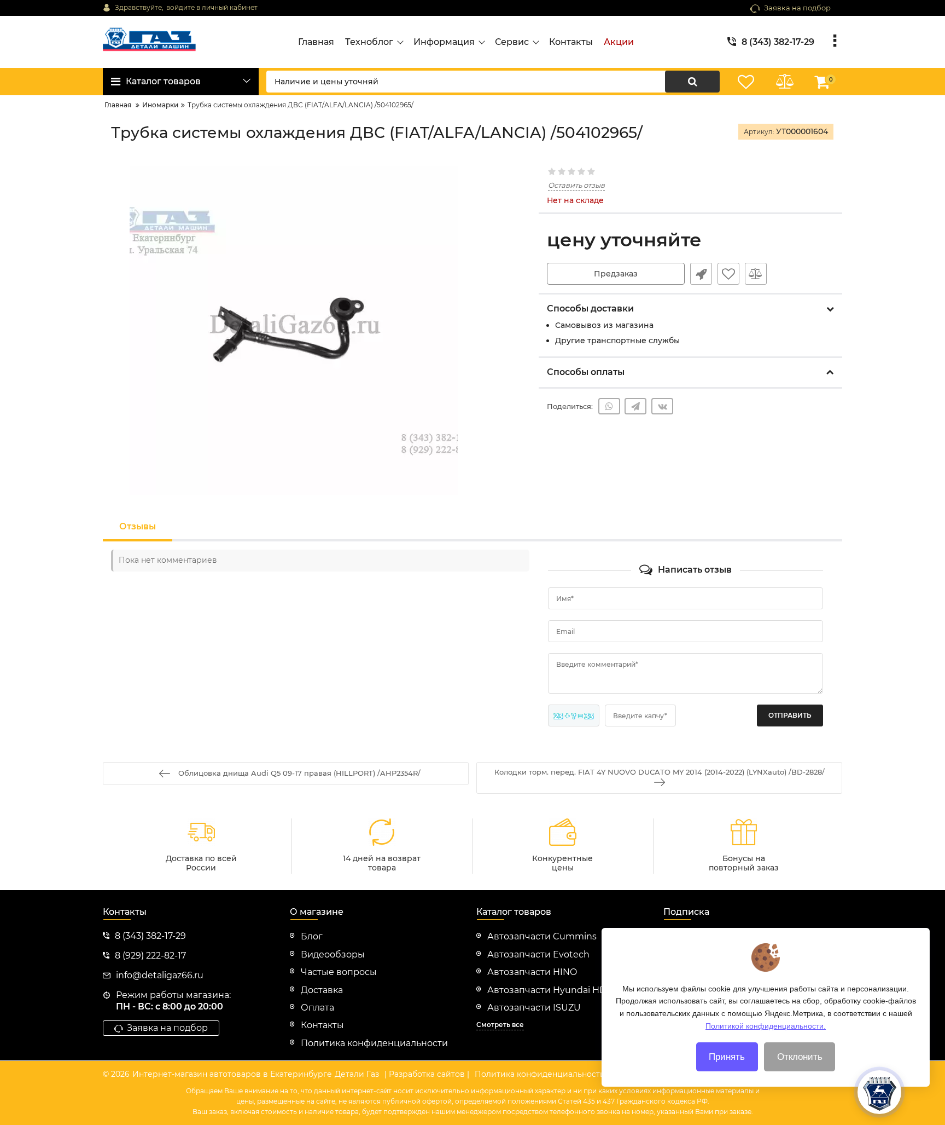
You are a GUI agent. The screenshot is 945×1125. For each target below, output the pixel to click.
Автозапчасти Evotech (538, 954)
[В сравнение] (756, 274)
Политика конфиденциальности (540, 1074)
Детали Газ (357, 1074)
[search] (692, 82)
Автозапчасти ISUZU (534, 1007)
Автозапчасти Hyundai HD (546, 990)
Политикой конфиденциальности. (765, 1025)
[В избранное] (728, 274)
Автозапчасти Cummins (542, 936)
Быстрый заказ (701, 274)
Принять (727, 1057)
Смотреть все (500, 1024)
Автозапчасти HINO (532, 972)
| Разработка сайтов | (426, 1074)
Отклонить (799, 1057)
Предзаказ (616, 274)
